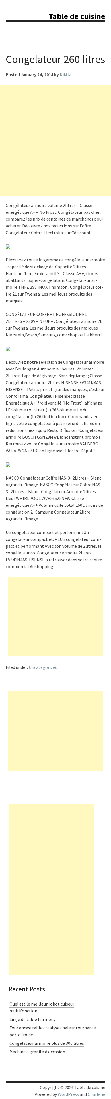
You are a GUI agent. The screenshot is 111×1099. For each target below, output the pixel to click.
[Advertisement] (55, 140)
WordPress (68, 1094)
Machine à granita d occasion (37, 1051)
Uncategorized (43, 667)
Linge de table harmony (32, 1019)
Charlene (96, 1094)
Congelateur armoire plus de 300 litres (46, 1043)
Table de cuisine (77, 16)
